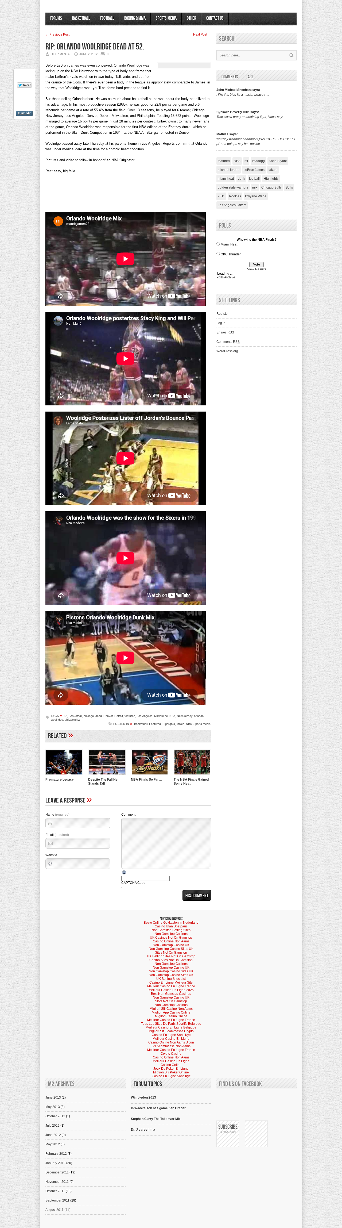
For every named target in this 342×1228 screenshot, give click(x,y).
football (254, 179)
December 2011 (57, 1172)
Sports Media (166, 18)
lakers (273, 170)
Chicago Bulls (271, 187)
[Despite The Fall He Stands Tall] (107, 776)
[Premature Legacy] (64, 776)
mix (254, 187)
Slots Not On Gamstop (171, 1001)
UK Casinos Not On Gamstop (171, 937)
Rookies (235, 196)
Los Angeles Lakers (232, 205)
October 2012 (55, 1116)
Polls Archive (225, 277)
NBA (172, 715)
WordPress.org (227, 351)
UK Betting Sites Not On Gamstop (171, 956)
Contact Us (215, 18)
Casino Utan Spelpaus (171, 926)
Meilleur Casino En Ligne (171, 1039)
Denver (108, 715)
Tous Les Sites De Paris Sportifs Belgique (171, 1024)
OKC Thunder (231, 254)
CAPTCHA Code (133, 883)
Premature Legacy (59, 779)
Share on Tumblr (24, 113)
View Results (256, 269)
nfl (246, 161)
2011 (221, 196)
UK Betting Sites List (171, 979)
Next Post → (202, 34)
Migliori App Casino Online (171, 1012)
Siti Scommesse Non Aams (171, 1046)
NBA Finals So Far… (146, 779)
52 (65, 715)
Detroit (118, 715)
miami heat (226, 179)
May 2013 (52, 1107)
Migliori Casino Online (171, 1016)
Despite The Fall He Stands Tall (103, 781)
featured (130, 715)
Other (191, 18)
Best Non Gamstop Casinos (171, 994)
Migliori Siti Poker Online (171, 1072)
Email (57, 835)
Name (57, 814)
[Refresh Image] (124, 874)
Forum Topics (148, 1084)
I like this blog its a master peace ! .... (242, 95)
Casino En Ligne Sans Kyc (171, 1035)
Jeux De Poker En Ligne (171, 1068)
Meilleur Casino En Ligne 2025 (171, 990)
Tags (249, 77)
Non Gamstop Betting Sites (171, 930)
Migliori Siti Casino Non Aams (171, 1009)
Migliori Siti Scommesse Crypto (171, 1031)
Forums (56, 18)
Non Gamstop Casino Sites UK (171, 949)
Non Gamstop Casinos (171, 934)
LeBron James (254, 170)
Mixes (180, 724)
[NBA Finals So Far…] (149, 776)
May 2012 (52, 1144)
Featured (155, 724)
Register (222, 314)
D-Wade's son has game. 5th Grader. (158, 1108)
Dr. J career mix (143, 1129)
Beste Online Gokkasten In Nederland (171, 922)
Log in (221, 323)
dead (98, 715)
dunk (241, 179)
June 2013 (53, 1097)
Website (51, 855)
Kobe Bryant (278, 161)
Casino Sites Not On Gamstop (171, 960)
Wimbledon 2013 (143, 1097)
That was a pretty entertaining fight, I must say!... (250, 117)
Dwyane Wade (255, 196)
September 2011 (57, 1200)
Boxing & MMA (135, 18)
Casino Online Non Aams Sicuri (171, 1042)
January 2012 (55, 1163)
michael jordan (228, 170)
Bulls (289, 187)
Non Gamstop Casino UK (171, 945)
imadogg (258, 161)
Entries (225, 332)
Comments (229, 77)
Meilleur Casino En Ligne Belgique (171, 1027)
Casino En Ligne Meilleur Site (171, 982)
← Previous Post (57, 34)
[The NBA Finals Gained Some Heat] (192, 776)
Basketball (81, 18)
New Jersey (184, 715)
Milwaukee (161, 715)
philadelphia (72, 719)
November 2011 (57, 1182)
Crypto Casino (171, 1054)
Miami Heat (229, 244)
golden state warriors (233, 187)
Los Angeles (145, 715)
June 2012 (53, 1135)
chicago (89, 715)
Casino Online (171, 1065)
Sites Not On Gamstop (171, 952)
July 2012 (52, 1125)
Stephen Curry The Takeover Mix (156, 1119)
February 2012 (56, 1154)
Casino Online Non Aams (171, 941)
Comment (128, 814)
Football (107, 18)
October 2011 (55, 1191)
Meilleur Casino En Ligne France (171, 986)
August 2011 (54, 1210)
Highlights (168, 724)
